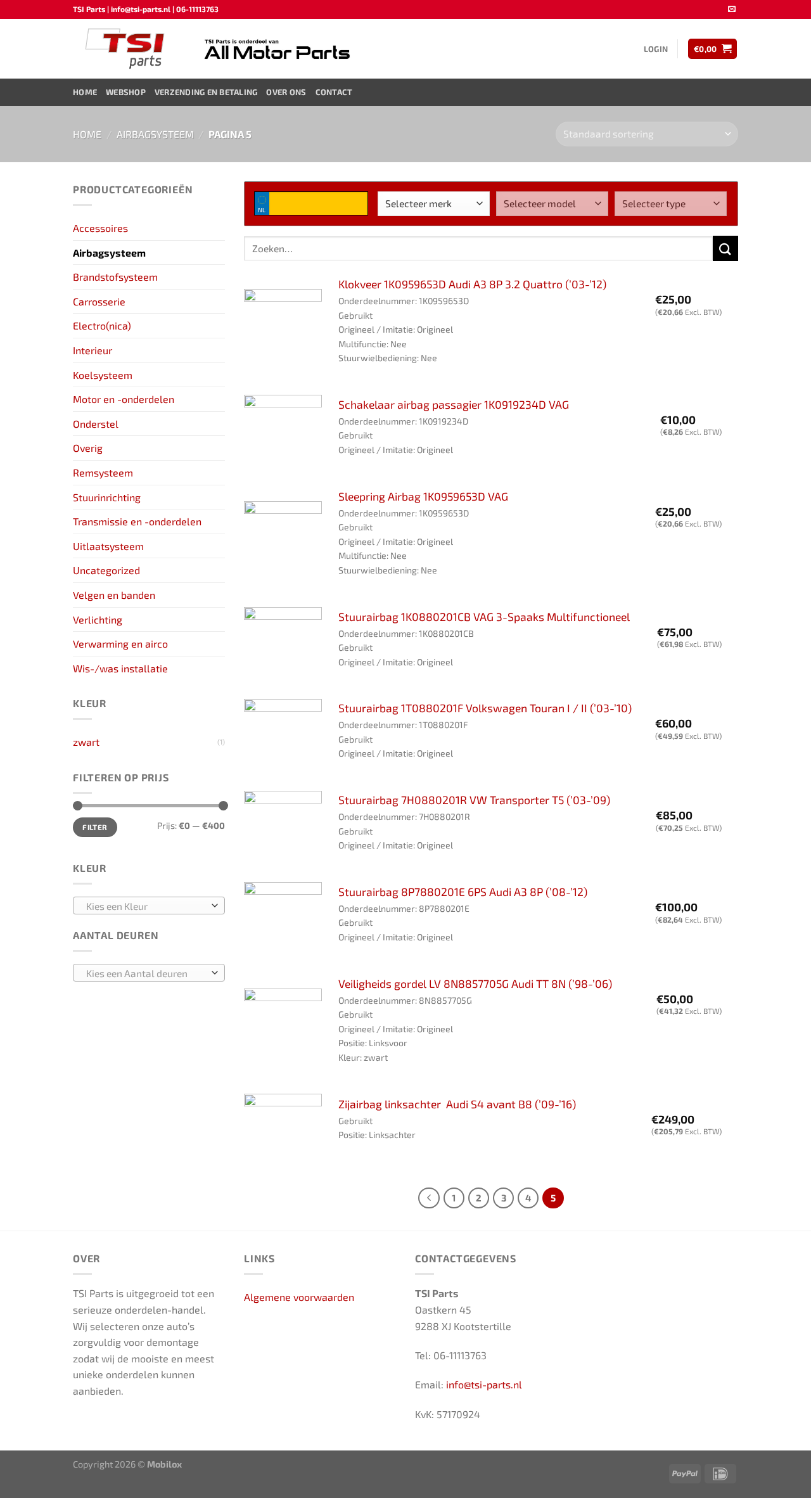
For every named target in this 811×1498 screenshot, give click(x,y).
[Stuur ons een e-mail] (732, 9)
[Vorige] (429, 1198)
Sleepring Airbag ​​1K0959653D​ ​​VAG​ (423, 496)
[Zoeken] (725, 248)
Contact (334, 92)
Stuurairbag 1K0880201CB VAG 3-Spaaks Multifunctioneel (484, 617)
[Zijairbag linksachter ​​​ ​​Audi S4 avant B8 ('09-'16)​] (283, 1133)
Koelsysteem (102, 375)
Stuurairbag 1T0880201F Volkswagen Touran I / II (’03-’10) (485, 708)
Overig (88, 448)
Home (85, 92)
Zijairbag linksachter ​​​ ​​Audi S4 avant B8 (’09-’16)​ (457, 1104)
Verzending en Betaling (206, 92)
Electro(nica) (102, 325)
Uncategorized (106, 570)
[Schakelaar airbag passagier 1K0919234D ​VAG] (283, 434)
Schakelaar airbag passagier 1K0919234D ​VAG (453, 404)
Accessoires (100, 228)
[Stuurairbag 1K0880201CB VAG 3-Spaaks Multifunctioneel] (283, 646)
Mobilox (164, 1464)
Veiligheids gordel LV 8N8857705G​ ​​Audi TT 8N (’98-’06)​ (475, 983)
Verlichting (97, 619)
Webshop (126, 92)
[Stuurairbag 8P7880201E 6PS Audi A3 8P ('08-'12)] (283, 921)
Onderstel (95, 424)
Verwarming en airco (120, 643)
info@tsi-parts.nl (484, 1384)
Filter (94, 827)
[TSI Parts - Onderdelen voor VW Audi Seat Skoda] (126, 49)
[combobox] (149, 905)
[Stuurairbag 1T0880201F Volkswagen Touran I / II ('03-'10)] (283, 738)
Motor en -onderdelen (123, 399)
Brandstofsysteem (115, 277)
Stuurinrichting (107, 497)
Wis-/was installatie (120, 668)
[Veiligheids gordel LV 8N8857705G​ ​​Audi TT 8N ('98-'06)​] (283, 1027)
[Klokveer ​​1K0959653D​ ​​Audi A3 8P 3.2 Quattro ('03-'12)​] (283, 328)
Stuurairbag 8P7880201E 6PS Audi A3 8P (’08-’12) (462, 892)
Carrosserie (99, 301)
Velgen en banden (114, 595)
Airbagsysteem (155, 134)
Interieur (92, 350)
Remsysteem (103, 472)
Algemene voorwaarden (299, 1297)
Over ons (286, 92)
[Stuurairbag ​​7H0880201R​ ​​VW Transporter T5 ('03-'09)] (283, 830)
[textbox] (146, 906)
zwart (86, 742)
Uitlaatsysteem (108, 546)
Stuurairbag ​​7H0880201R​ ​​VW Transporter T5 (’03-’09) (474, 800)
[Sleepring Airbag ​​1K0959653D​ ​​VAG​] (283, 540)
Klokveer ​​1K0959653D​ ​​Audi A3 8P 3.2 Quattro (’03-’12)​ (472, 284)
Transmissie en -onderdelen (137, 521)
